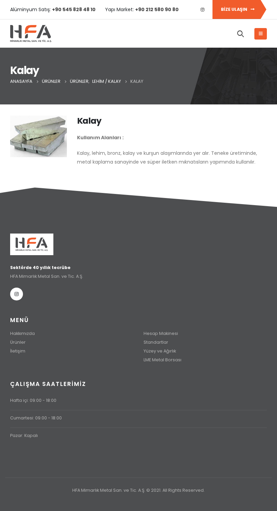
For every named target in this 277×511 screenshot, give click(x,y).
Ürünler (18, 342)
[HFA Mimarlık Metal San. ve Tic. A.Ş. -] (31, 33)
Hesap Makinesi (161, 333)
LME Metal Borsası (162, 360)
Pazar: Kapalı (24, 435)
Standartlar (156, 342)
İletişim (17, 351)
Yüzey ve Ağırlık (160, 351)
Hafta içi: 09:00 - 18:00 (33, 400)
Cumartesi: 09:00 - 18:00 (36, 418)
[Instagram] (202, 9)
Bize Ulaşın (234, 9)
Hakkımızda (22, 333)
